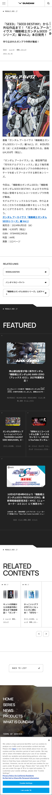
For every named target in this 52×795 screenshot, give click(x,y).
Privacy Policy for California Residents (18, 776)
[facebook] (49, 33)
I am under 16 (26, 790)
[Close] (49, 740)
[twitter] (50, 30)
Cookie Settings (26, 783)
